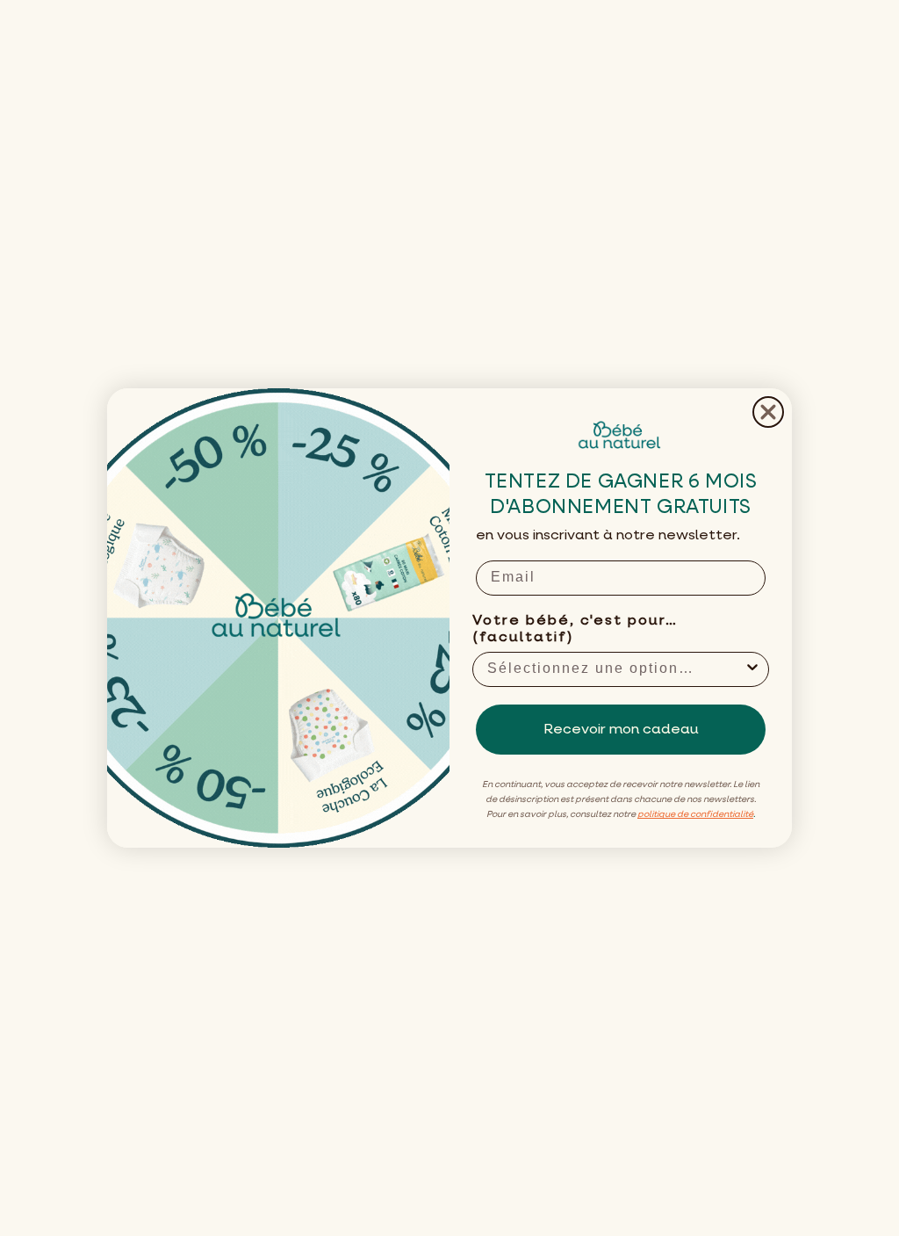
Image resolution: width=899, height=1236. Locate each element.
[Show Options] (752, 669)
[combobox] (615, 669)
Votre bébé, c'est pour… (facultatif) (575, 629)
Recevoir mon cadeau (621, 730)
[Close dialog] (768, 412)
